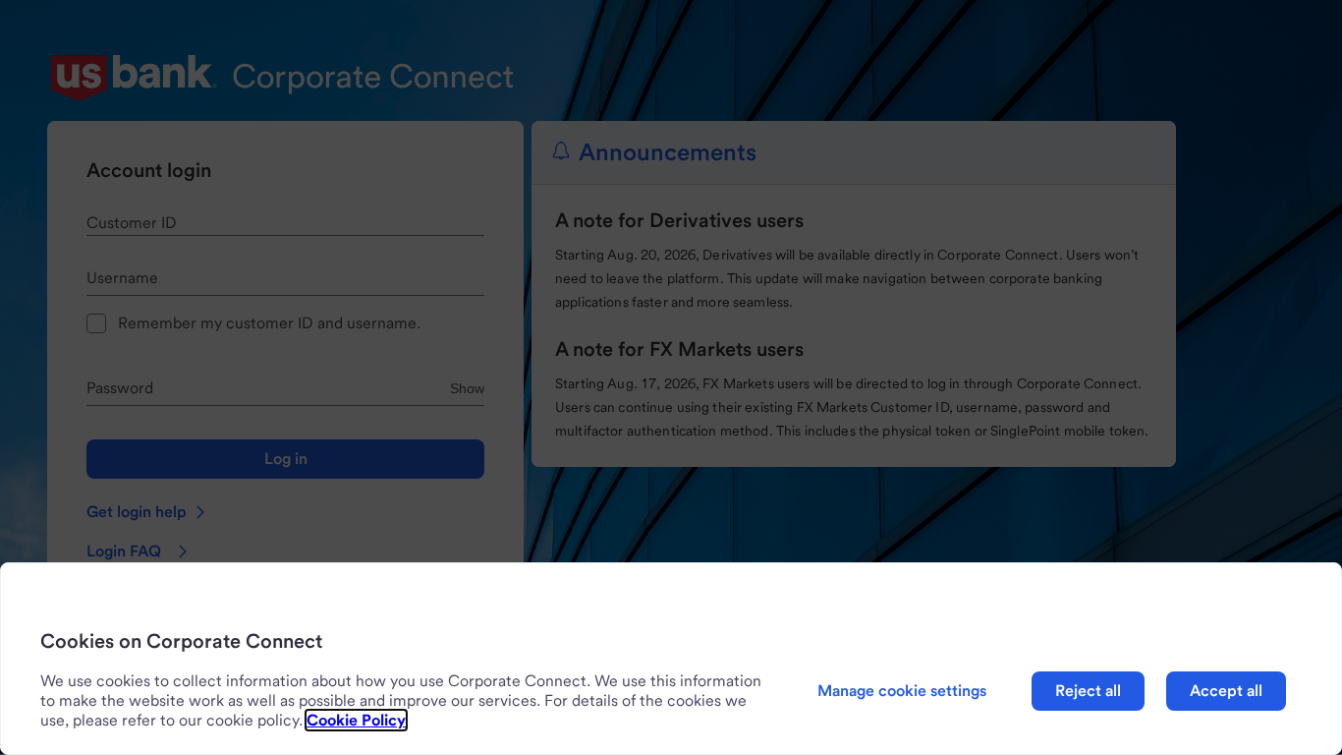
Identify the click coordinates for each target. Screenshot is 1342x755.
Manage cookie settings (901, 690)
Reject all (1088, 690)
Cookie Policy (356, 720)
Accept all (1226, 690)
